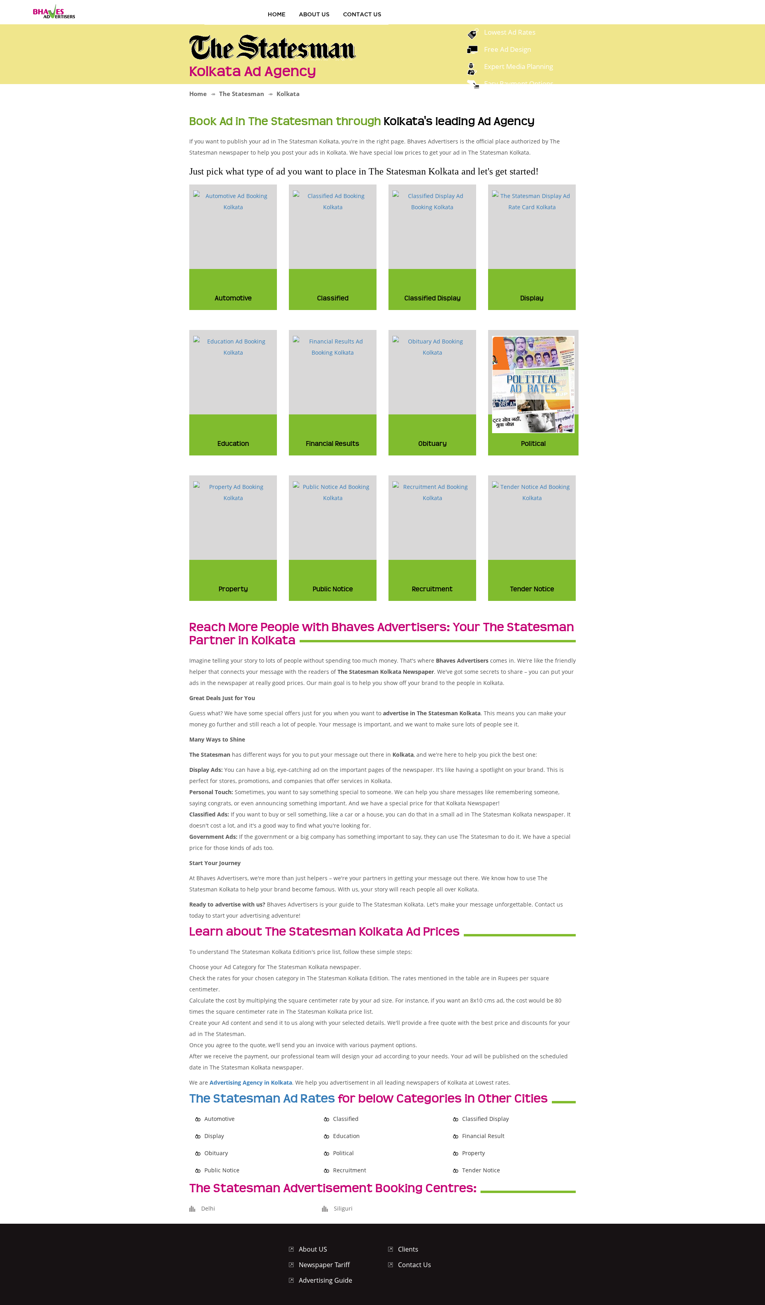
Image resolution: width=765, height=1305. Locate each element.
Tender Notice (481, 1170)
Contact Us (362, 14)
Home (276, 14)
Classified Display (485, 1118)
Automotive (219, 1118)
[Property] (233, 492)
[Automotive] (233, 201)
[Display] (532, 201)
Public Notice (221, 1170)
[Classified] (333, 201)
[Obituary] (432, 346)
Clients (408, 1249)
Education (346, 1136)
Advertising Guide (325, 1280)
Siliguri (343, 1208)
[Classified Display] (432, 201)
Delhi (208, 1208)
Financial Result (483, 1136)
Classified (346, 1118)
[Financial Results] (333, 346)
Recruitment (349, 1170)
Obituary (216, 1153)
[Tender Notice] (532, 492)
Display (214, 1136)
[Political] (533, 384)
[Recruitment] (432, 492)
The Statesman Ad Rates (262, 1098)
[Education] (233, 346)
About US (314, 14)
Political (343, 1153)
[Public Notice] (333, 492)
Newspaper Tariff (324, 1264)
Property (473, 1153)
